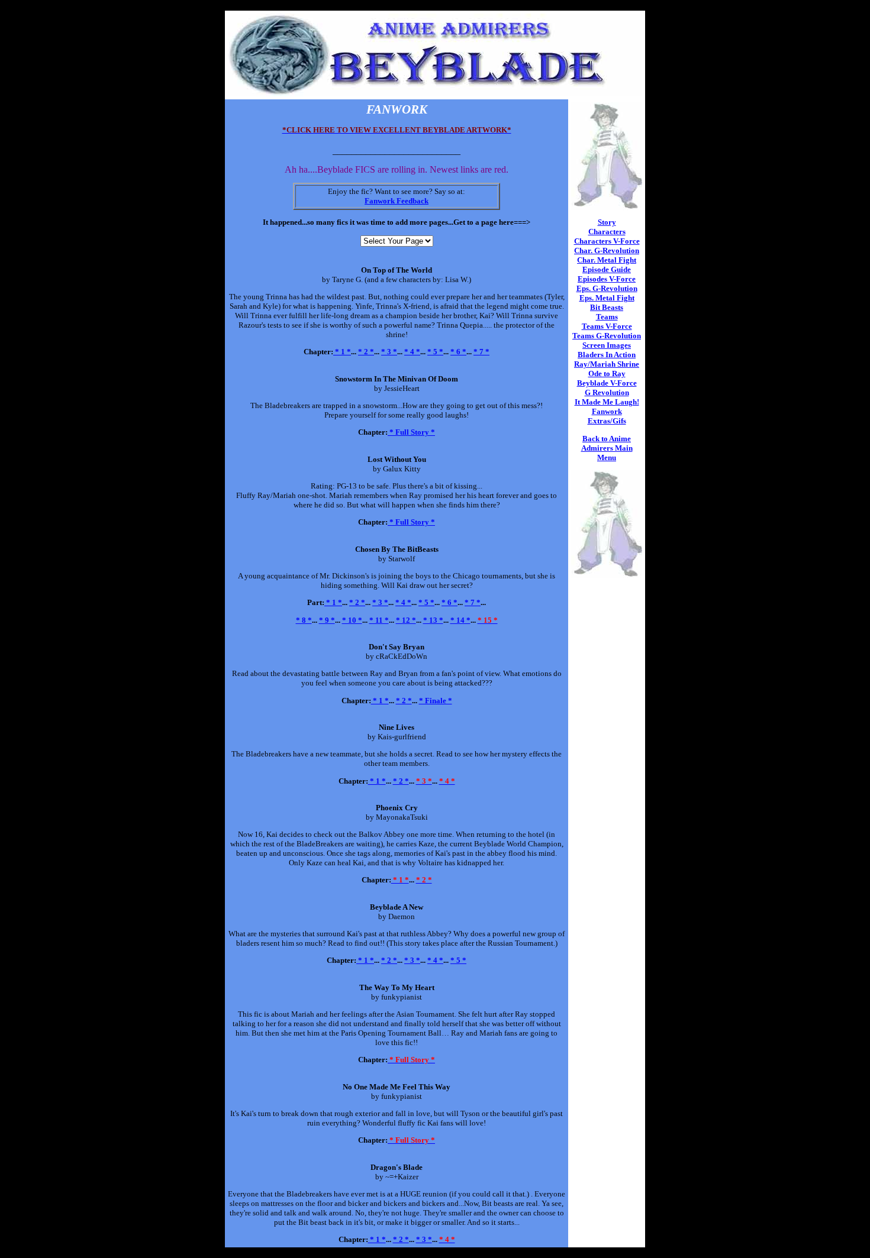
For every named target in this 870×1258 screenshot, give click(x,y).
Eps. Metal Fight (606, 297)
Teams (607, 316)
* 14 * (460, 620)
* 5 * (435, 351)
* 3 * (389, 351)
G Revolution (607, 392)
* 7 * (481, 351)
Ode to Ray (607, 373)
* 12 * (406, 620)
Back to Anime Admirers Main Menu (607, 448)
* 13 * (433, 620)
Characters (607, 231)
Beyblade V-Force (607, 383)
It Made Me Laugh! (607, 401)
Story (607, 222)
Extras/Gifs (607, 420)
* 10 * (352, 620)
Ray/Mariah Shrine (606, 364)
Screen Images (606, 345)
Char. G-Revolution (606, 250)
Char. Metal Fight (606, 260)
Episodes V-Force (607, 278)
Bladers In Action (607, 354)
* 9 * (327, 620)
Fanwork (607, 411)
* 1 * (342, 351)
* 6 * (458, 351)
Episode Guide (606, 269)
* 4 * (412, 351)
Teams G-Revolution (606, 335)
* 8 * (304, 620)
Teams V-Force (607, 326)
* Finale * (435, 700)
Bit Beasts (606, 307)
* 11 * (379, 620)
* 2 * (366, 351)
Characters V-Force (607, 241)
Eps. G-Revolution (606, 288)
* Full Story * (411, 432)
